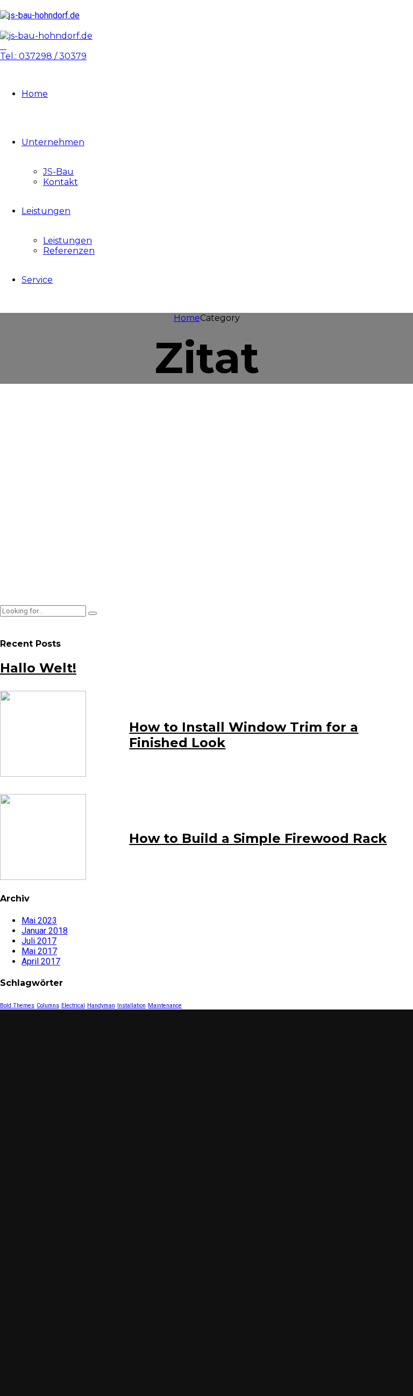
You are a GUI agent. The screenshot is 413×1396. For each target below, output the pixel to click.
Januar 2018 (45, 931)
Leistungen (46, 211)
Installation (131, 1005)
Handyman (101, 1005)
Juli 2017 (39, 941)
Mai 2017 (39, 951)
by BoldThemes (173, 451)
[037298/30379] (15, 1106)
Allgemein (22, 451)
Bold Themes (17, 1005)
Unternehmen (53, 142)
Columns (48, 1005)
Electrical (73, 1005)
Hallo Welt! (38, 668)
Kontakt (60, 182)
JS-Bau (58, 172)
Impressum (56, 1313)
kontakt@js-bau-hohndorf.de (101, 1136)
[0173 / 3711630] (15, 1121)
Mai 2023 (39, 920)
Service (37, 280)
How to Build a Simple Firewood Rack (258, 838)
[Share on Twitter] (25, 582)
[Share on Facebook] (7, 582)
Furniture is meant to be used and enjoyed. (115, 414)
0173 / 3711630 (63, 1121)
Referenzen (69, 251)
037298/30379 (64, 1105)
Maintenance (165, 1005)
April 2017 (41, 961)
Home (35, 94)
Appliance (65, 451)
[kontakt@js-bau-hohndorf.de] (15, 1136)
